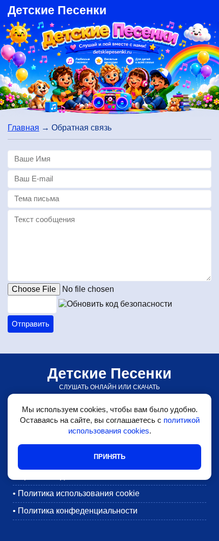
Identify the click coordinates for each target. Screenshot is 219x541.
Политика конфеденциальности (78, 510)
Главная (23, 127)
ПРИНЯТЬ (109, 457)
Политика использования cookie (79, 493)
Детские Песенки (57, 10)
